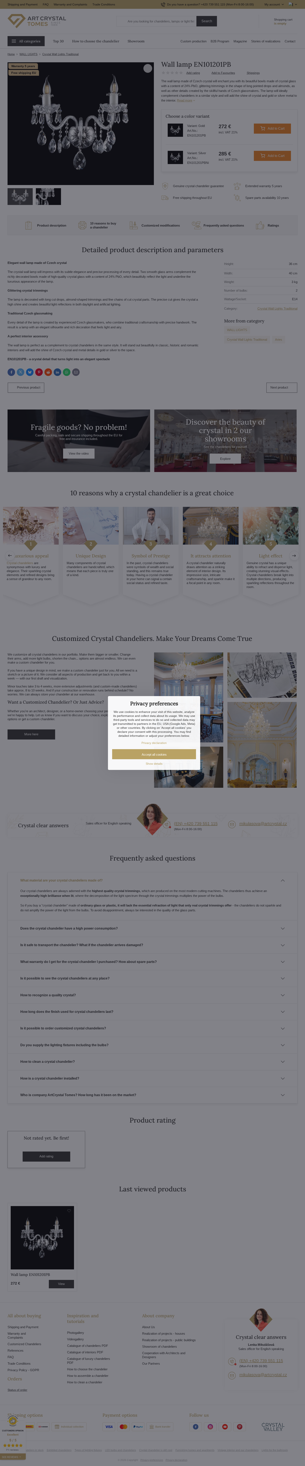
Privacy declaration (154, 743)
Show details (154, 763)
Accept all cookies (154, 754)
